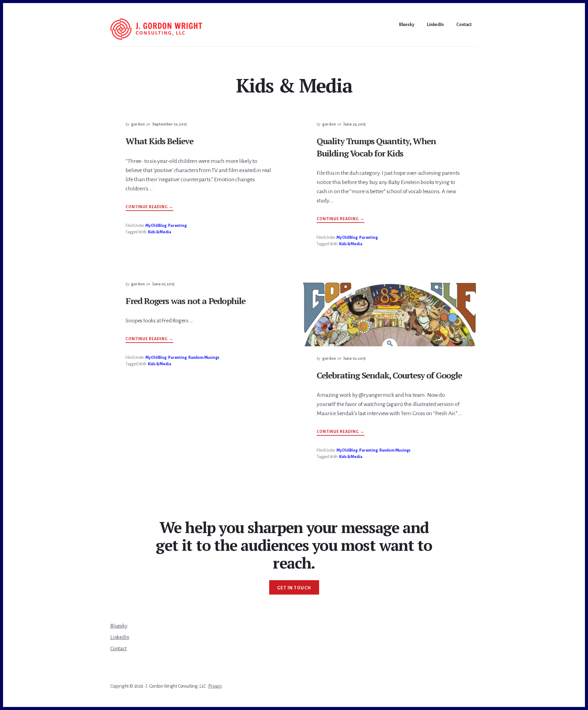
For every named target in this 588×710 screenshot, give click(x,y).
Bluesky (118, 626)
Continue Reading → (149, 208)
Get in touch (294, 587)
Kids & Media (159, 232)
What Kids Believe (159, 141)
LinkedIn (119, 637)
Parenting (177, 226)
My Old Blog (156, 226)
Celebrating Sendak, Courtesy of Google (389, 375)
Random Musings (203, 357)
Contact (118, 649)
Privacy (215, 686)
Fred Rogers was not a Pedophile (185, 300)
